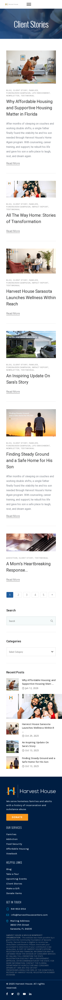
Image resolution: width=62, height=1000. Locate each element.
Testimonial (28, 96)
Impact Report (40, 207)
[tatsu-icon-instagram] (19, 994)
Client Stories (14, 883)
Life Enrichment (41, 93)
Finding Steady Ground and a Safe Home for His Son (29, 460)
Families (33, 90)
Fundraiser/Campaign (18, 93)
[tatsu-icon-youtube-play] (25, 994)
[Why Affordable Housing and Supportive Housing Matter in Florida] (12, 684)
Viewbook (11, 853)
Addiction (12, 558)
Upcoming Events (16, 878)
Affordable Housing (17, 848)
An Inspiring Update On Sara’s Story (28, 379)
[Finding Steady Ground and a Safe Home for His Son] (12, 762)
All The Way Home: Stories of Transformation (31, 218)
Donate (17, 817)
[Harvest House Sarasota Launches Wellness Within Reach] (12, 728)
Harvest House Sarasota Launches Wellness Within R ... (38, 727)
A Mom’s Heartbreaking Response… (28, 567)
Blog (9, 90)
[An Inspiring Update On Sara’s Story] (12, 746)
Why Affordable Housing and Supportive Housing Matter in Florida (29, 108)
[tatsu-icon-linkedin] (30, 994)
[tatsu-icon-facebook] (7, 994)
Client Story (20, 90)
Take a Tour (12, 873)
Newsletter (13, 96)
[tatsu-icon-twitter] (13, 994)
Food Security (14, 843)
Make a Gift (13, 888)
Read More (13, 163)
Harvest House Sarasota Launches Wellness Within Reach (31, 297)
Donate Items (14, 893)
